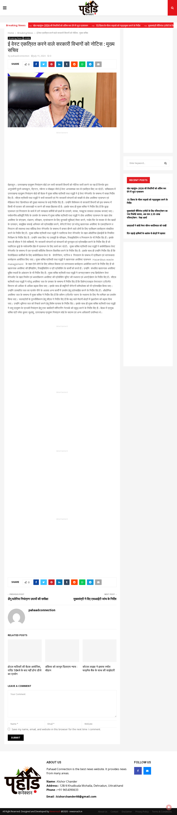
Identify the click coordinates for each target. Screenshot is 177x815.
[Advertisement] (62, 158)
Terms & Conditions (162, 811)
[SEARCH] (165, 163)
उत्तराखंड (27, 38)
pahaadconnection (20, 55)
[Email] (147, 771)
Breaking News (15, 38)
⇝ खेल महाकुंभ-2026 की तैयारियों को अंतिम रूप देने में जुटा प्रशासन (46, 25)
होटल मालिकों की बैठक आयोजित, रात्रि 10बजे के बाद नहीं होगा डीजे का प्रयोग (24, 670)
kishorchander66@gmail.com (76, 796)
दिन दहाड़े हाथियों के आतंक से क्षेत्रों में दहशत (146, 233)
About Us (102, 811)
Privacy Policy (142, 811)
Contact (114, 811)
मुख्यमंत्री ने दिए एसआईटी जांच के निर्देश (95, 599)
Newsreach (55, 811)
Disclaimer (127, 811)
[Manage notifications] (169, 807)
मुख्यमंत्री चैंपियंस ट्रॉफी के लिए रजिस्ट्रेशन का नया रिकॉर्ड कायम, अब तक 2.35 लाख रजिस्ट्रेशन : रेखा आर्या (147, 214)
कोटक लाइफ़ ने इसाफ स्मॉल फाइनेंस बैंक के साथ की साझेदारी (99, 668)
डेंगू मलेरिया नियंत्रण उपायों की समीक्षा (28, 599)
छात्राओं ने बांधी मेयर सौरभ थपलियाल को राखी (146, 225)
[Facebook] (138, 771)
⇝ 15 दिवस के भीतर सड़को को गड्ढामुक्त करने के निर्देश (104, 25)
